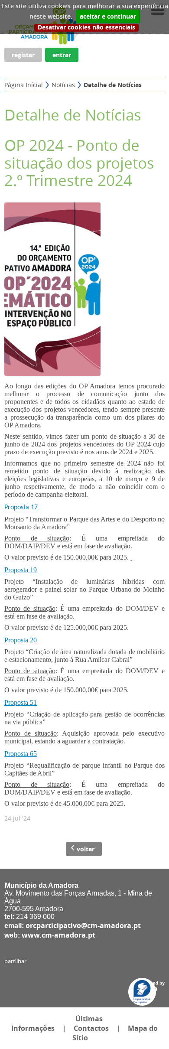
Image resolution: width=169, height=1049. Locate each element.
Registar (23, 55)
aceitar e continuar (108, 16)
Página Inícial (23, 85)
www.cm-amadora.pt (58, 935)
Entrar (61, 55)
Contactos (91, 1028)
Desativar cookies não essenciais (86, 27)
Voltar (85, 849)
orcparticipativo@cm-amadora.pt (83, 925)
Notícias (63, 85)
